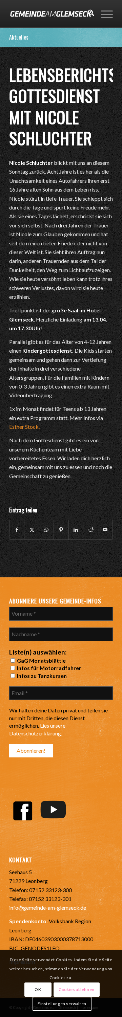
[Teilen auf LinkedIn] (76, 529)
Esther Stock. (24, 426)
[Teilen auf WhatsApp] (46, 529)
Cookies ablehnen (77, 989)
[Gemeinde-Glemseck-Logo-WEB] (50, 13)
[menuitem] (87, 13)
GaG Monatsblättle (41, 660)
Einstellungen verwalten (62, 1003)
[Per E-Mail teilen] (105, 529)
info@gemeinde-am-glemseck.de (47, 907)
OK (38, 989)
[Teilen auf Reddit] (90, 529)
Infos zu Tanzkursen (41, 675)
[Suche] (87, 13)
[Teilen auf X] (31, 529)
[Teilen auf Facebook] (16, 529)
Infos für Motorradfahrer (48, 668)
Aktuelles (18, 37)
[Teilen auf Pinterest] (61, 529)
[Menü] (103, 13)
